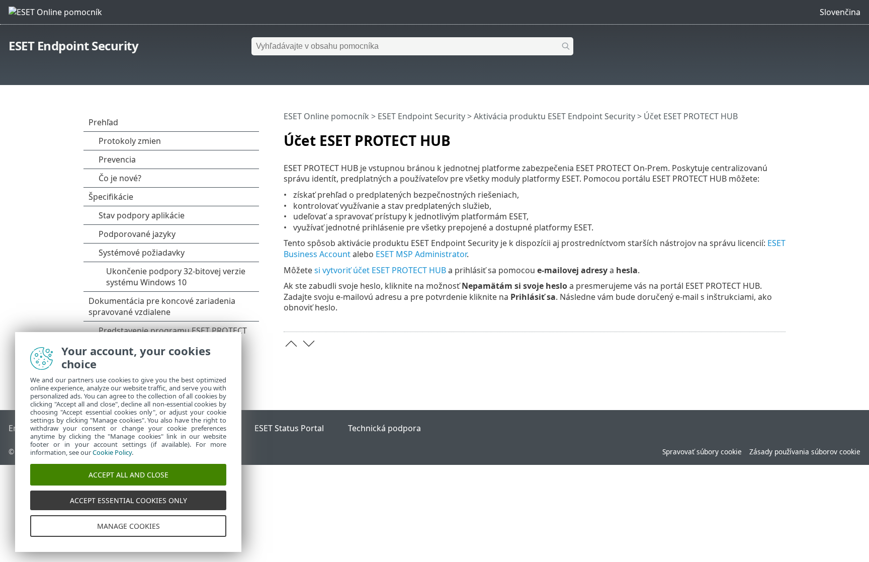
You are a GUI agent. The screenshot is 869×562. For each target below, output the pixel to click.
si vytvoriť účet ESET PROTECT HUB (380, 270)
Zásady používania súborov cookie (804, 451)
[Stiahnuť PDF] (764, 136)
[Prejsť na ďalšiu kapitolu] (308, 343)
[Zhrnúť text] (780, 136)
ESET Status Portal (289, 428)
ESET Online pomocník (326, 116)
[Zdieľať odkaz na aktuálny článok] (749, 136)
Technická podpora (384, 428)
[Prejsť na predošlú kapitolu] (291, 343)
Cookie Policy (112, 452)
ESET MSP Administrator (421, 254)
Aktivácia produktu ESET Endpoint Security (554, 116)
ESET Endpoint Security (73, 45)
